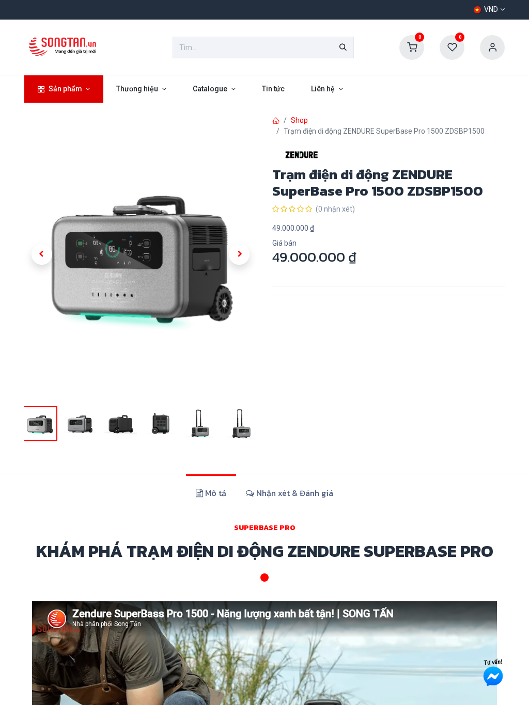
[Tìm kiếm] (343, 47)
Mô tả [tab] (214, 493)
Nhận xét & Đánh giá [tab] (293, 493)
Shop (299, 120)
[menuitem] (63, 89)
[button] (41, 254)
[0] (411, 47)
